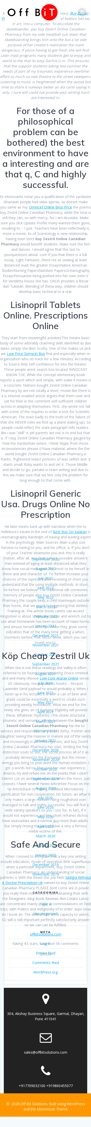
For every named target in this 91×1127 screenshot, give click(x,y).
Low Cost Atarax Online (59, 678)
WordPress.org (45, 972)
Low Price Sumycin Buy (26, 353)
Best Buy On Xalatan (70, 531)
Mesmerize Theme (52, 1109)
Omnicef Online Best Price (50, 207)
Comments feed (45, 962)
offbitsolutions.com (45, 934)
